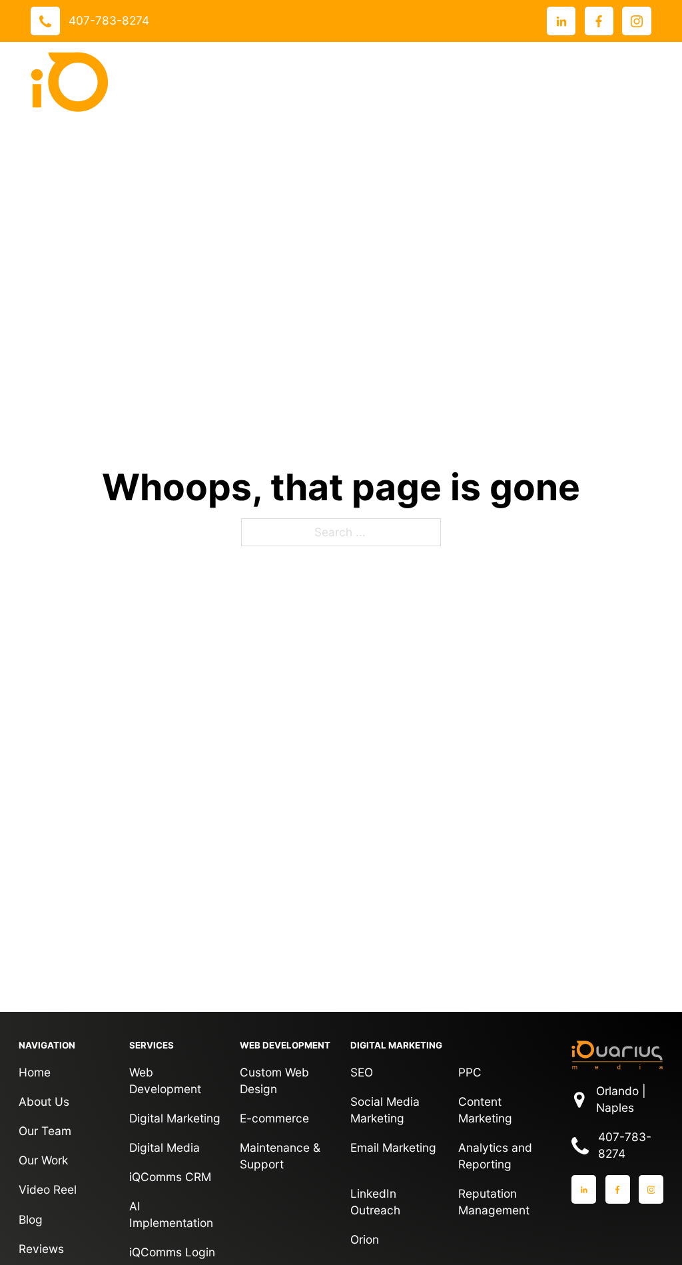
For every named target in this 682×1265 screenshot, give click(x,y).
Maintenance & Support (280, 1155)
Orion (364, 1239)
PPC (470, 1072)
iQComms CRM (170, 1177)
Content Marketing (485, 1109)
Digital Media (164, 1147)
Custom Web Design (274, 1080)
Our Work (43, 1160)
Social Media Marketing (385, 1109)
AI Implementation (171, 1214)
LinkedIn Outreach (375, 1201)
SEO (361, 1072)
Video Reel (48, 1189)
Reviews (41, 1249)
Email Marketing (393, 1147)
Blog (31, 1219)
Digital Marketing (174, 1118)
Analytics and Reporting (495, 1155)
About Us (44, 1101)
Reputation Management (493, 1201)
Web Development (165, 1080)
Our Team (45, 1131)
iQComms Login (172, 1252)
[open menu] (638, 82)
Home (35, 1072)
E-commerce (274, 1118)
